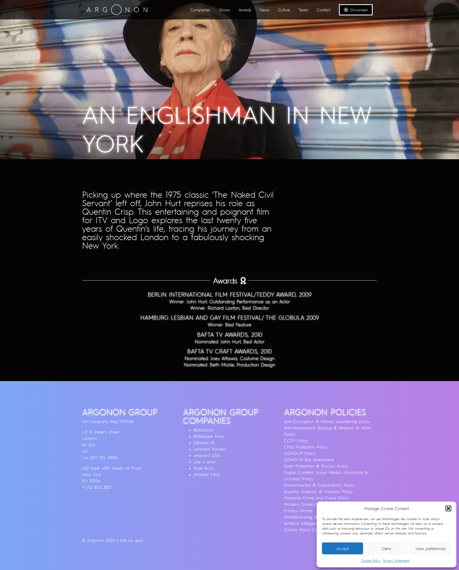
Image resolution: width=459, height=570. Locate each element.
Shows (224, 9)
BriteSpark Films (209, 436)
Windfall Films (206, 474)
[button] (448, 508)
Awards (245, 9)
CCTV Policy (296, 440)
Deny (386, 548)
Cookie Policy (370, 561)
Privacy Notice (298, 510)
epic (139, 540)
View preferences (430, 548)
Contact (323, 9)
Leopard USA (207, 455)
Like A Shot (205, 461)
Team (303, 9)
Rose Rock (204, 468)
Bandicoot (203, 430)
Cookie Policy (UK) (302, 529)
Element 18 (204, 442)
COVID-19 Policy (300, 453)
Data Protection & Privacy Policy (316, 466)
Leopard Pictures (210, 449)
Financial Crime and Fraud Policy (316, 497)
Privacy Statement (396, 561)
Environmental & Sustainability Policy (319, 485)
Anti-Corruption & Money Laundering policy (327, 421)
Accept (342, 548)
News (264, 9)
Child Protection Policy (306, 447)
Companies (200, 9)
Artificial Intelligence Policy (309, 523)
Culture (284, 9)
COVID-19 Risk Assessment (309, 459)
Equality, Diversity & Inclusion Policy (318, 491)
